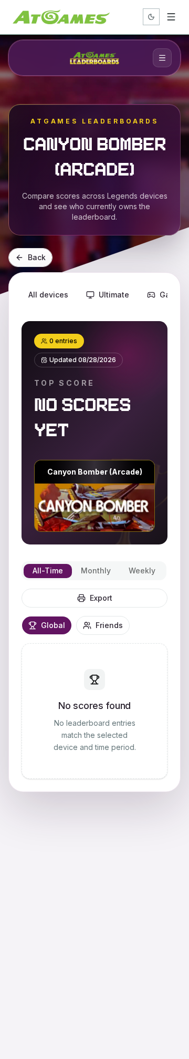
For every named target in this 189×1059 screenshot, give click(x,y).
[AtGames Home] (61, 16)
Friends (109, 625)
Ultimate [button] (114, 294)
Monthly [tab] (96, 570)
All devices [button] (48, 294)
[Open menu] (171, 17)
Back (37, 257)
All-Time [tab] (48, 570)
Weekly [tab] (142, 570)
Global (53, 625)
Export (101, 597)
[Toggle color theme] (151, 16)
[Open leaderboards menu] (162, 57)
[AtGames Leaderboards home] (94, 57)
